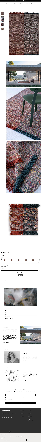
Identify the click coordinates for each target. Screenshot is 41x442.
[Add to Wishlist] (39, 270)
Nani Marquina (3, 253)
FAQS (28, 422)
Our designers (22, 413)
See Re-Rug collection (6, 342)
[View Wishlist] (35, 3)
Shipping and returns (30, 420)
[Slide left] (1, 259)
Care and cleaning (30, 416)
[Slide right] (39, 259)
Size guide (39, 262)
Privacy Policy (3, 437)
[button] (5, 3)
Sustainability (22, 416)
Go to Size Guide (25, 380)
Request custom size (3, 266)
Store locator (29, 413)
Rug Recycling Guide (30, 417)
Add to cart (19, 270)
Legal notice (9, 429)
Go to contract (28, 3)
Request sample (19, 272)
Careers (21, 417)
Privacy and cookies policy (10, 433)
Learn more (24, 360)
